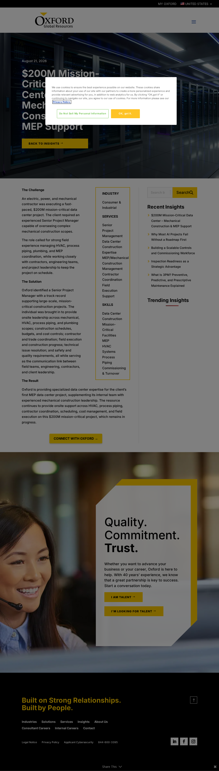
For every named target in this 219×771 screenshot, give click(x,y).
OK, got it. (125, 113)
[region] (111, 101)
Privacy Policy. (62, 101)
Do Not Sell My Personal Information (82, 113)
